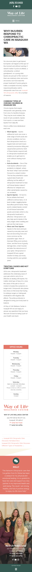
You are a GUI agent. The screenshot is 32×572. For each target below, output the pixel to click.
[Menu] (16, 569)
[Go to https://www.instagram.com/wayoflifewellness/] (19, 6)
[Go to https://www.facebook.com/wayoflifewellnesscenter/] (14, 6)
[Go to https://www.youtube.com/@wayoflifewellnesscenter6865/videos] (16, 6)
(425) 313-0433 (16, 2)
